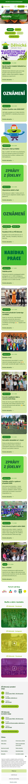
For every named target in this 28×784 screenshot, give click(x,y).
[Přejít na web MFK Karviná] (20, 591)
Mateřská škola (6, 226)
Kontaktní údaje (20, 754)
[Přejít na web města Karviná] (4, 591)
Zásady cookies (13, 782)
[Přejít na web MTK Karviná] (25, 591)
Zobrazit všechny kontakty (10, 706)
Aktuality (3, 754)
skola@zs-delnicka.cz (11, 698)
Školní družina (19, 748)
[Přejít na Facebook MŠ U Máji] (14, 668)
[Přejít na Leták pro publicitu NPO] (10, 591)
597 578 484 (8, 727)
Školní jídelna (4, 751)
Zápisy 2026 (21, 6)
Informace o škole (20, 740)
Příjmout (14, 771)
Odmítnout (14, 775)
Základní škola (6, 63)
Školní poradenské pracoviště (20, 744)
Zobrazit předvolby (14, 779)
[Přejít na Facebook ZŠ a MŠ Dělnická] (14, 618)
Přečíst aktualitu (7, 79)
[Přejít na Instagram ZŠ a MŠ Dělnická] (14, 643)
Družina (5, 564)
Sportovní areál (5, 748)
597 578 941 (8, 702)
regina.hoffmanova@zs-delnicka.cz (15, 723)
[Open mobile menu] (26, 6)
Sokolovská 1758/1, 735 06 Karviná (14, 693)
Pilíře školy (3, 743)
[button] (26, 756)
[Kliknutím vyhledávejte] (15, 6)
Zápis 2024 (4, 740)
